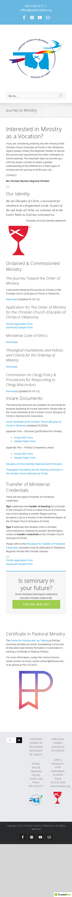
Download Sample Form (19, 327)
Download (11, 299)
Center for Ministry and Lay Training (30, 640)
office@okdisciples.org (36, 10)
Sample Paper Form (25, 441)
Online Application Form (19, 324)
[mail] (7, 186)
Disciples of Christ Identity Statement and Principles (34, 464)
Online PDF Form (23, 437)
